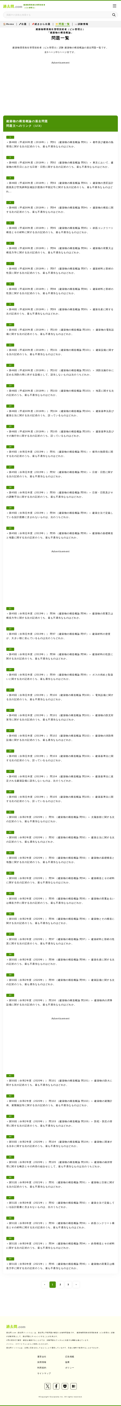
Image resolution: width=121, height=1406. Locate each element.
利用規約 (41, 1367)
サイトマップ (44, 1373)
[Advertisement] (60, 87)
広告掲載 (69, 1356)
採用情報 (41, 1362)
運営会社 (41, 1356)
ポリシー (69, 1367)
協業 (67, 1362)
